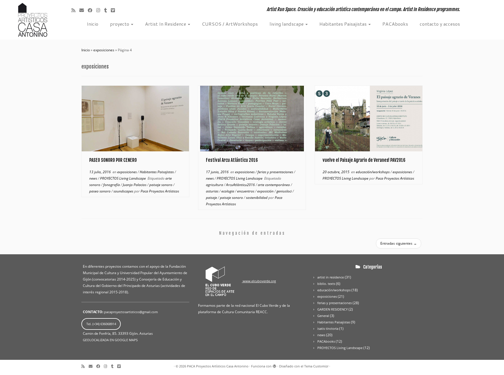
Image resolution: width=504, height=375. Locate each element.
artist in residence (330, 277)
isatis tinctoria (327, 328)
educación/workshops (373, 171)
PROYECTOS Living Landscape (123, 178)
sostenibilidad (257, 197)
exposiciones (103, 50)
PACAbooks (395, 23)
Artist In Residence (166, 23)
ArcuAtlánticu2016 (241, 184)
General (323, 315)
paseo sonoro (100, 191)
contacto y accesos (440, 23)
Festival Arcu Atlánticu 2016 (232, 160)
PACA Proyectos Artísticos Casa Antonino (218, 366)
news (93, 178)
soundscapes (123, 191)
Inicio (92, 23)
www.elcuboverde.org (259, 281)
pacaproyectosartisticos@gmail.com (131, 312)
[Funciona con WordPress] (274, 365)
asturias (212, 191)
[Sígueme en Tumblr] (107, 10)
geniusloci (284, 191)
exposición (265, 191)
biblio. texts (326, 283)
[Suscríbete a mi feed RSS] (75, 10)
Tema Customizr (316, 366)
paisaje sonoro (161, 184)
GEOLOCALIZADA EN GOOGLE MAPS (110, 340)
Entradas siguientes (398, 243)
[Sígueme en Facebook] (92, 10)
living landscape (287, 23)
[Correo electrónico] (83, 10)
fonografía (112, 184)
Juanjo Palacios (135, 184)
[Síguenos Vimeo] (117, 10)
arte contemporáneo (274, 184)
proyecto (120, 23)
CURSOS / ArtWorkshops (230, 23)
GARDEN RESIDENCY (332, 309)
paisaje (212, 197)
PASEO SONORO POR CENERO (113, 160)
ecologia (228, 191)
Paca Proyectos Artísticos (160, 191)
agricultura (215, 184)
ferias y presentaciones (276, 171)
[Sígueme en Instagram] (100, 10)
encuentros (246, 191)
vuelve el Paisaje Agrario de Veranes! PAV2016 (364, 160)
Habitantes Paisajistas (343, 23)
